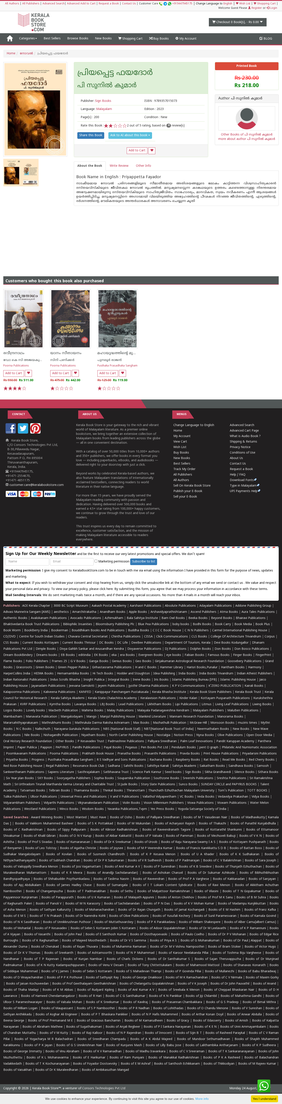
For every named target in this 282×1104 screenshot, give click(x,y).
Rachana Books (161, 760)
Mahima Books (92, 710)
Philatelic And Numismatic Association (249, 747)
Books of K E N (205, 1027)
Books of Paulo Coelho (187, 934)
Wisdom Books (93, 809)
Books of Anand (264, 984)
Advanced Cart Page (244, 431)
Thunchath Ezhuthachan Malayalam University (181, 791)
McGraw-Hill (198, 723)
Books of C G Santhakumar (125, 996)
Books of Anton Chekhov (176, 897)
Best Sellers (52, 38)
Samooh (263, 766)
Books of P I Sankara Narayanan (167, 1027)
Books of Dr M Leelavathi (207, 928)
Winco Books (68, 809)
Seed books (173, 772)
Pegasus (131, 747)
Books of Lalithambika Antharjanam (211, 1045)
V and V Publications (124, 797)
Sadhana (114, 766)
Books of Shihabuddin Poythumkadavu (61, 879)
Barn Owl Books (173, 618)
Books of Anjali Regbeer (123, 1027)
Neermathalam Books (213, 729)
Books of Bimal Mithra (259, 1002)
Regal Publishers (57, 766)
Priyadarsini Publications (259, 754)
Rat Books (211, 760)
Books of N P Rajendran (123, 1033)
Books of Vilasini (206, 891)
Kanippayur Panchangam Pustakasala (121, 692)
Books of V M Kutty (53, 1033)
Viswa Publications (200, 803)
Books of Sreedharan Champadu (101, 1039)
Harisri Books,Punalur (202, 667)
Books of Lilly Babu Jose (163, 1045)
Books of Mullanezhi (219, 971)
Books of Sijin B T (189, 1033)
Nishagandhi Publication (60, 735)
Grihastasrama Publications (112, 667)
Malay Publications (120, 710)
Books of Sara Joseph (260, 860)
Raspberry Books (188, 760)
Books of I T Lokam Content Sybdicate (162, 885)
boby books (181, 624)
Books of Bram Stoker (224, 947)
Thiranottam (135, 791)
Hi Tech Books (103, 674)
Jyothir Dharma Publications (148, 686)
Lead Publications (131, 704)
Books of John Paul (68, 934)
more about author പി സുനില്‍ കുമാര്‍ (246, 139)
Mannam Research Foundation (191, 717)
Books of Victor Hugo (260, 947)
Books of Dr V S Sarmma (128, 941)
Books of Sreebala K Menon (179, 990)
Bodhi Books (202, 624)
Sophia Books (104, 778)
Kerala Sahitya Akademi (67, 698)
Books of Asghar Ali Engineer (56, 1014)
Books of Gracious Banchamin (99, 1021)
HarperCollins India (16, 674)
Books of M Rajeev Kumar (257, 1064)
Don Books (223, 649)
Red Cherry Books (262, 760)
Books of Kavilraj (135, 1002)
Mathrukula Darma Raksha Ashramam (102, 723)
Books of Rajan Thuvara (80, 947)
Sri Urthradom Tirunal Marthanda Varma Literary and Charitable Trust (64, 784)
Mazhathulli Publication (169, 723)
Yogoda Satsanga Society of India (202, 809)
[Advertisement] (141, 236)
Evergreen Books (150, 655)
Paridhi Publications (86, 747)
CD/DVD (9, 637)
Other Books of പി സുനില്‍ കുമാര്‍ (247, 135)
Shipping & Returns (243, 442)
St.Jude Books (127, 784)
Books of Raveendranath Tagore (166, 830)
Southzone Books (166, 778)
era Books (127, 655)
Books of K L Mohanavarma (47, 1058)
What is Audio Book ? (245, 436)
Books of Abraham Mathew (42, 1027)
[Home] (9, 38)
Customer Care (165, 3)
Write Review (119, 166)
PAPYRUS (62, 747)
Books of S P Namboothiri (96, 1008)
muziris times (247, 723)
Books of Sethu (121, 891)
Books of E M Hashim (224, 910)
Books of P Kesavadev (50, 928)
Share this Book (90, 135)
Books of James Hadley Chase (69, 885)
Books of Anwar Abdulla (244, 1014)
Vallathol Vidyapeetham (159, 797)
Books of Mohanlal (17, 928)
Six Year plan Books (20, 778)
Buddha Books (138, 630)
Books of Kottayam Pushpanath (242, 842)
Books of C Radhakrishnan (23, 830)
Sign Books (193, 772)
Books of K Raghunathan (40, 941)
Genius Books (122, 661)
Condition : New (155, 117)
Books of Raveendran (148, 879)
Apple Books (138, 612)
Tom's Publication (231, 791)
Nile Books (32, 735)
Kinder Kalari (188, 698)
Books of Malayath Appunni (134, 897)
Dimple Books (46, 649)
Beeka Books (198, 618)
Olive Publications (230, 735)
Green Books (45, 667)
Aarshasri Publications (145, 606)
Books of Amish (236, 1021)
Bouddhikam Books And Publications (98, 630)
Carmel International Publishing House (239, 630)
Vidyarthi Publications (59, 803)
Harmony (254, 667)
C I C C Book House (167, 630)
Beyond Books (221, 618)
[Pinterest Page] (36, 433)
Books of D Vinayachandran (23, 978)
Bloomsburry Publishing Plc (115, 624)
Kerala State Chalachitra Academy (112, 698)
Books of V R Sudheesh (144, 860)
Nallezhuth (42, 729)
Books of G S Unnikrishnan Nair (79, 1045)
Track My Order (184, 469)
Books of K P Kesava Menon (153, 854)
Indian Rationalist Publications (25, 680)
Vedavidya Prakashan (233, 797)
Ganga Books (98, 661)
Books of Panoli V (48, 904)
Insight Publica (93, 680)
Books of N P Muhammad (135, 953)
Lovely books (35, 710)
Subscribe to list (143, 562)
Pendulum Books (183, 747)
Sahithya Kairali (158, 766)
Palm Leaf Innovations (196, 741)
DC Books (106, 643)
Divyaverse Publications (144, 649)
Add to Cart (137, 150)
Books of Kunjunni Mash (124, 1045)
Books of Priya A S (163, 941)
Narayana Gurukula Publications (77, 729)
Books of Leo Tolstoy (40, 848)
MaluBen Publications (242, 710)
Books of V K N (250, 836)
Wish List (244, 3)
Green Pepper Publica (73, 667)
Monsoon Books (222, 723)
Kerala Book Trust (248, 692)
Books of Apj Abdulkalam (22, 885)
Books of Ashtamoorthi (94, 953)
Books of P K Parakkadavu (156, 922)
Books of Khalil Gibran (40, 836)
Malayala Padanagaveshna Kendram (163, 710)
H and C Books (145, 667)
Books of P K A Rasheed (221, 1058)
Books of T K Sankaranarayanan (231, 1051)
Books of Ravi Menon (213, 885)
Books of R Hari (90, 996)
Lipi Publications (186, 704)
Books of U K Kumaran (93, 897)
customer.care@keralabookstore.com (36, 485)
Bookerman (59, 630)
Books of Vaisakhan (17, 1070)
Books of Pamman (179, 836)
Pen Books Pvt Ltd (154, 747)
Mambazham (12, 717)
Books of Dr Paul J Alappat (242, 941)
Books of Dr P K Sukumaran (103, 860)
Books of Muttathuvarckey (113, 922)
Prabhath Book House (98, 754)
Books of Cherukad (45, 947)
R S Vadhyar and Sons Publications (121, 760)
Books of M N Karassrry (82, 904)
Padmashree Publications (126, 741)
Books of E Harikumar (89, 1058)
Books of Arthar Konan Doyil (202, 1014)
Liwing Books (261, 704)
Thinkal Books (113, 791)
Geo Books (143, 661)
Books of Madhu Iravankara (145, 1051)
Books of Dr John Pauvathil (229, 984)
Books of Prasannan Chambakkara (177, 1002)
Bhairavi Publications (250, 618)
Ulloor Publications (43, 797)
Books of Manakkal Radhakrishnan (173, 1058)
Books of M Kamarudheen (143, 1021)
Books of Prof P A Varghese (188, 879)
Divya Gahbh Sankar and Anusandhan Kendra (91, 649)
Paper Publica (27, 747)
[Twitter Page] (23, 433)
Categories (27, 38)
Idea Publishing (164, 674)
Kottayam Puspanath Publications (225, 698)
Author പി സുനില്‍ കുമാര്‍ (240, 99)
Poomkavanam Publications (26, 754)
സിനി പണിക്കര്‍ (62, 360)
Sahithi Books (133, 766)
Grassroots (24, 667)
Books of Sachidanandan (122, 904)
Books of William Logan (20, 1008)
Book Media (243, 624)
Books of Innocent (158, 1033)
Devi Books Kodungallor (231, 643)
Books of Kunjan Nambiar (82, 959)
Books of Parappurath (57, 897)
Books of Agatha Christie (78, 848)
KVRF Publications (33, 704)
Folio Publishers (37, 661)
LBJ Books (107, 704)
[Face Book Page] (11, 433)
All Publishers (30, 3)
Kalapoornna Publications (21, 692)
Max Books (141, 723)
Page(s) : (90, 117)
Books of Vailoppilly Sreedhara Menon (30, 867)
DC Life (122, 643)
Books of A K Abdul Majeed (151, 1039)
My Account (187, 39)
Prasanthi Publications (160, 754)
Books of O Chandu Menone (207, 1008)
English (227, 3)
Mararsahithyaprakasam (20, 723)
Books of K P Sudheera (259, 1045)
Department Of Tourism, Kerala (187, 643)
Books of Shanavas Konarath (244, 965)
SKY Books (45, 778)
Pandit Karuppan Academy (235, 741)
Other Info (143, 166)
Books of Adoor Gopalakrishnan (162, 928)
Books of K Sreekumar (102, 1002)
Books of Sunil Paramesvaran (215, 916)
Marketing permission (113, 562)
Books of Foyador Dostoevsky (95, 1064)
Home (11, 53)
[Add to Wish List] (151, 150)
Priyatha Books (17, 760)
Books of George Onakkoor (142, 978)
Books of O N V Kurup (75, 836)
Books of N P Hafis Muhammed (155, 1014)
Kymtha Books (60, 704)
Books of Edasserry (207, 1021)
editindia (84, 655)
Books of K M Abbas (58, 990)
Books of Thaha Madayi (21, 990)
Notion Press (183, 735)
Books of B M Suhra (251, 897)
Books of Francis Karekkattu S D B (201, 848)
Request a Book (109, 3)
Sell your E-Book (185, 497)
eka (114, 655)
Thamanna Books (86, 791)
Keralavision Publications (158, 698)
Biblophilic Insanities (77, 624)
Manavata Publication (41, 717)
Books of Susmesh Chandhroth (101, 854)
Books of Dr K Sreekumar (112, 842)
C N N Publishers (197, 630)
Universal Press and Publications (84, 797)
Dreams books (46, 655)
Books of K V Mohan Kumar (194, 904)
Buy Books (160, 39)
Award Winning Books (47, 817)
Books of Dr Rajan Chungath (139, 910)
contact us (236, 583)
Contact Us (129, 3)
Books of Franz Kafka (260, 910)
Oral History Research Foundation (27, 741)
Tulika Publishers (15, 797)
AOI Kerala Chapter (36, 606)
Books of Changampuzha (44, 891)
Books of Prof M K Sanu (215, 897)
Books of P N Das (156, 904)
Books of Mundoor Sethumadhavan (203, 1039)
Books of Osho (121, 817)
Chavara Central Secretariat (88, 637)
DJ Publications (175, 649)
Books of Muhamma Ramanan (124, 947)
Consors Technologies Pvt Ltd (103, 1088)
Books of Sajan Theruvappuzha (218, 959)
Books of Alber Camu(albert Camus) (250, 922)
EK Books (101, 655)
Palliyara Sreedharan (162, 741)
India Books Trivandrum (216, 674)
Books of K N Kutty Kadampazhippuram (55, 965)
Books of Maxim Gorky (262, 978)
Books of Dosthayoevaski (148, 934)
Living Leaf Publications (232, 704)
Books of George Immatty (22, 1051)
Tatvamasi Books (32, 791)
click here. (107, 589)
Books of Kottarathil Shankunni (218, 830)
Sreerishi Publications (198, 778)
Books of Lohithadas (168, 1008)
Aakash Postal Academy (109, 606)
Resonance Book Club (88, 766)
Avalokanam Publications (49, 618)
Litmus (207, 704)
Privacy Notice (240, 447)
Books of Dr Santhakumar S (169, 959)
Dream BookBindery (18, 655)
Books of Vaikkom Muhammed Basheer (44, 824)
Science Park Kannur (146, 772)
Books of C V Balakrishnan (222, 860)
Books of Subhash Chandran (59, 860)
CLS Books (199, 637)
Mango (91, 717)
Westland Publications (40, 809)
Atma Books (229, 612)
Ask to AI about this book (129, 135)
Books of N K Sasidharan (21, 922)
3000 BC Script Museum (71, 606)
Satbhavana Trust (116, 772)
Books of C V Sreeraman (187, 1051)
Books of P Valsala (148, 836)
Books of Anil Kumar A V (122, 867)
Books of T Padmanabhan (86, 891)
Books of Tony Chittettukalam (150, 965)
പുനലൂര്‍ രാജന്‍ (109, 360)
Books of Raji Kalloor (87, 1033)
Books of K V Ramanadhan (102, 1051)
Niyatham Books (93, 735)
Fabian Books (194, 655)
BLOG (267, 39)
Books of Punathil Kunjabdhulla (253, 824)
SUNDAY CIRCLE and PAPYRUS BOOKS (229, 784)
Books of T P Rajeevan (41, 959)
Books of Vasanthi (37, 934)
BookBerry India (36, 630)
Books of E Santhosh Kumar (105, 934)
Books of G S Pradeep (222, 1002)
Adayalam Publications (215, 606)
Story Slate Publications (158, 784)
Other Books (65, 741)
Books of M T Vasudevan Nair (205, 817)
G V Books (77, 661)
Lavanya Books (85, 704)
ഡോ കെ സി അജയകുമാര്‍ (24, 360)
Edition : (154, 109)
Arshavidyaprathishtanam (168, 612)
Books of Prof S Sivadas (35, 842)
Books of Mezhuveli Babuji (216, 836)
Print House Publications (221, 754)
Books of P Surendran (159, 867)
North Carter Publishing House (131, 735)
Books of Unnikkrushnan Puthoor (67, 922)
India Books (187, 674)
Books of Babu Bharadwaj (257, 971)
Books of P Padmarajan (182, 860)
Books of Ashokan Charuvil (163, 873)
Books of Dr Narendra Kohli (85, 916)
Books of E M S (14, 916)
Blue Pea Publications (153, 624)
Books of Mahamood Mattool (198, 965)
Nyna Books (205, 735)
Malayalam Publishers (208, 710)
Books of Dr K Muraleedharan (56, 1070)
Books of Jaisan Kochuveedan (27, 984)
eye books (173, 655)
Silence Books (244, 772)
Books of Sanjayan (262, 879)
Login (273, 8)
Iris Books (161, 680)
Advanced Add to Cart (81, 3)
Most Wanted (77, 817)
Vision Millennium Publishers (164, 803)
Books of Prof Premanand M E (50, 1021)
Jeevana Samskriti (81, 686)
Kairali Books (254, 686)
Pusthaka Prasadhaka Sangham (117, 366)
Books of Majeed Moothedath (84, 941)
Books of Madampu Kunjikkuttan (242, 904)
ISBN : (160, 101)
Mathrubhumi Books (56, 723)
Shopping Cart (266, 3)
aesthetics (61, 612)
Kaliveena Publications (59, 692)
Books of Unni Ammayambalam (243, 1027)
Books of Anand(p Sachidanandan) (112, 873)
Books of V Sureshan (247, 1008)
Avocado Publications (85, 618)
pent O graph (208, 747)
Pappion (46, 747)
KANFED (85, 692)
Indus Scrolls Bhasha (65, 680)
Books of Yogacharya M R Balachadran (43, 1039)
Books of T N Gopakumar (242, 891)
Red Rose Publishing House (22, 766)
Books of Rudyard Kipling (95, 990)
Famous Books (219, 655)
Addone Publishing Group (253, 606)
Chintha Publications (126, 637)
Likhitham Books (159, 704)
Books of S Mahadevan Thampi (138, 971)
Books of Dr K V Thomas (21, 953)
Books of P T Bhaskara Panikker (104, 1014)
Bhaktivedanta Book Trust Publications (31, 624)
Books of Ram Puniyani (126, 1058)
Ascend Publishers (203, 612)
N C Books (24, 729)
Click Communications (172, 637)
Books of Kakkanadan (229, 879)
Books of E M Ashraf (136, 1064)
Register (256, 8)
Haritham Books (233, 667)
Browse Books (77, 38)
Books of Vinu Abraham (62, 1051)
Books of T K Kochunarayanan (47, 1064)
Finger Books (242, 655)
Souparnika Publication (133, 778)
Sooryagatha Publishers (74, 778)
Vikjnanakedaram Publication (98, 803)
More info (202, 1098)
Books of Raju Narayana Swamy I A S (188, 842)
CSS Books (11, 643)
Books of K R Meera (66, 873)
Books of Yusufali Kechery (171, 916)
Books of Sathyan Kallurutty (50, 910)
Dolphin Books (200, 649)
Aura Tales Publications (258, 612)
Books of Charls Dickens (125, 959)
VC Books (187, 797)
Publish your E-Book (187, 491)
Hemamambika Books (73, 674)
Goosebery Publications (245, 661)
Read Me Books (233, 760)
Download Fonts (242, 480)
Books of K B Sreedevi (195, 867)
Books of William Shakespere (200, 922)
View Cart (180, 442)
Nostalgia (163, 735)
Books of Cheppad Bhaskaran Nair (229, 990)
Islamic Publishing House (238, 680)
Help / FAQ (237, 475)
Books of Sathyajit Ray (102, 978)
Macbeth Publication (63, 710)
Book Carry (223, 624)
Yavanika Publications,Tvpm (127, 809)
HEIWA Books (44, 674)
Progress (38, 760)
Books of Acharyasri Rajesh (175, 824)
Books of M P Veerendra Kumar (150, 848)
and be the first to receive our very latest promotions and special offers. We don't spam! (105, 554)
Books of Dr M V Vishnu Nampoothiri (177, 947)
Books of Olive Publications (129, 916)
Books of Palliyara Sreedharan (158, 817)
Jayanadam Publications (48, 686)
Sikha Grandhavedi (218, 772)
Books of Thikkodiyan (218, 1064)
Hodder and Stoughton (133, 674)
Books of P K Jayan (38, 1045)
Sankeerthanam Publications (23, 772)
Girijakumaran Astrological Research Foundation (189, 661)
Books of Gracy (178, 1021)
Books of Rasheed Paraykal (225, 1033)
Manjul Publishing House (117, 717)
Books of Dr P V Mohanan (227, 934)
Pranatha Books (129, 754)
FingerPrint (263, 655)
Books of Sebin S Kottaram (92, 971)
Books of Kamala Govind (258, 916)
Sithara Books (268, 772)
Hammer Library (171, 667)
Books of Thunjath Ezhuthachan (238, 867)
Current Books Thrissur (79, 643)
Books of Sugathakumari (84, 1027)
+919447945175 (182, 3)
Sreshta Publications (231, 778)
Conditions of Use (242, 453)
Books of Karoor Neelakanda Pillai (183, 953)
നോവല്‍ (26, 53)
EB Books (68, 655)
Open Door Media (259, 735)
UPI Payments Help (244, 491)
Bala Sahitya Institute (142, 618)
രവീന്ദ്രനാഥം (13, 353)
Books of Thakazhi (212, 824)
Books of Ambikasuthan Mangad (105, 1070)
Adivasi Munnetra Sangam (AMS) (26, 612)
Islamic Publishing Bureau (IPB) (194, 680)
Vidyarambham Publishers (21, 803)
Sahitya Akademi (184, 766)
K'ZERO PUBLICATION (224, 686)
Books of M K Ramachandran (186, 978)
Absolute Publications (180, 606)
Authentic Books (15, 618)
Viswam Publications (232, 803)
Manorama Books (230, 717)
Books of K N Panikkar (165, 996)
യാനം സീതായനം (66, 353)
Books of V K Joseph (192, 984)
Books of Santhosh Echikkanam (177, 1064)
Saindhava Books (240, 766)
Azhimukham (114, 618)
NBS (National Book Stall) (121, 729)
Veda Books (205, 797)
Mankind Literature (152, 717)
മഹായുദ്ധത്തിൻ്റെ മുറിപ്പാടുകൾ (124, 353)
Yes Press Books (162, 809)
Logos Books (12, 710)
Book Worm (12, 630)
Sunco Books (188, 784)
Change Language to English (193, 425)
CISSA (148, 637)
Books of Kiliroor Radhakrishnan (114, 830)
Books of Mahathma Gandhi (241, 996)
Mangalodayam (72, 717)
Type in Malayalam (243, 486)
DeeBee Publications (146, 643)
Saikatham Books (212, 766)
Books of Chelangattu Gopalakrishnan (146, 984)
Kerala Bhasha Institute (169, 692)
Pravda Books (190, 754)
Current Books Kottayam (40, 643)
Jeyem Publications (111, 686)
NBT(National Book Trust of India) (169, 729)
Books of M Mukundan (133, 824)
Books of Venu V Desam (106, 965)
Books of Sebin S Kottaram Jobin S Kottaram (103, 928)
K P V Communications (188, 686)
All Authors (12, 3)
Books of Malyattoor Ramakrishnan (163, 891)
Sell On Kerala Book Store (192, 486)
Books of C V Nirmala (226, 978)
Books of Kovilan (59, 854)
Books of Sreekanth (58, 953)
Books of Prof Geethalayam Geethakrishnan (84, 984)
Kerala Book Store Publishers (211, 692)
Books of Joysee (111, 848)
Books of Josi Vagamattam (81, 867)
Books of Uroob (145, 842)
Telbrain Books (59, 791)
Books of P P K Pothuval (64, 978)
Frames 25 (59, 661)
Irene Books (141, 680)
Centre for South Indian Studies (42, 637)
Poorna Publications (16, 366)
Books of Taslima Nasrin (111, 879)
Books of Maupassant (57, 1008)
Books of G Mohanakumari (199, 941)
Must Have (98, 817)
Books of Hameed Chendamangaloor (48, 996)
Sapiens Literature (61, 772)
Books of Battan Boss (246, 848)
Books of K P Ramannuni (248, 928)
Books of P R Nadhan (134, 1008)
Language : (96, 109)
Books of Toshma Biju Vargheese (236, 953)
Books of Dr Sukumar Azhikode (211, 873)
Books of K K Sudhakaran (239, 854)
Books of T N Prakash (45, 916)
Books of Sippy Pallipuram (66, 830)
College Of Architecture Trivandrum (236, 637)
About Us (236, 458)
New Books (103, 38)
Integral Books (118, 680)
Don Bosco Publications (251, 649)
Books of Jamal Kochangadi (184, 910)
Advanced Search (54, 3)
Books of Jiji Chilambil (201, 996)
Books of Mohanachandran (94, 910)
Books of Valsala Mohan (64, 1002)
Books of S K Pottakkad (95, 824)
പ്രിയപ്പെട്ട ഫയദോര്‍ (115, 73)
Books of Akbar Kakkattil (113, 836)
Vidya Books (260, 797)
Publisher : (96, 101)
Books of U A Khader (197, 854)
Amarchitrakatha (84, 612)
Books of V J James (55, 971)
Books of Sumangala (112, 885)
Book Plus (262, 624)
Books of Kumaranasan (73, 842)
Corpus (270, 637)
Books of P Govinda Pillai (183, 971)
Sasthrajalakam (89, 772)
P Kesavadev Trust (91, 741)
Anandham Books (112, 612)
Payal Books (113, 747)
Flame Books (12, 661)
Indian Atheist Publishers (254, 674)
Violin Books (131, 803)
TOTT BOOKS (257, 791)
